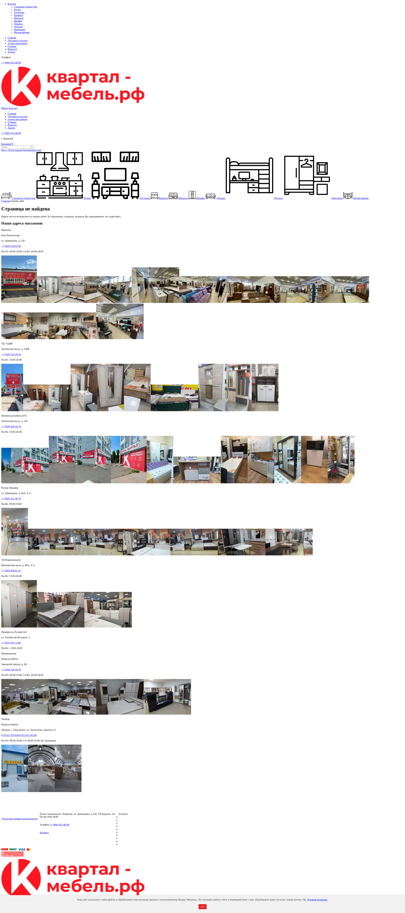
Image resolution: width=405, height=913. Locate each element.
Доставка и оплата (18, 40)
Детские (18, 26)
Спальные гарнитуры (25, 6)
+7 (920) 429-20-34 (11, 426)
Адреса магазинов (17, 43)
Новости (12, 49)
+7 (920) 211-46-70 (11, 498)
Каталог (12, 4)
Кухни (17, 9)
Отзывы (12, 46)
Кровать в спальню (129, 826)
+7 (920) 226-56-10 (11, 669)
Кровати (18, 15)
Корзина (6, 144)
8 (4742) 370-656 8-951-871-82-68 (19, 735)
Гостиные (19, 12)
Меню (4, 108)
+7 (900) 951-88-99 (11, 62)
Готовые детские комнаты (133, 838)
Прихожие (19, 29)
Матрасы (19, 18)
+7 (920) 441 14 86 (11, 642)
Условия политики (317, 899)
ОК (202, 906)
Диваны (18, 23)
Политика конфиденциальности (20, 818)
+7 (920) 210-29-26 (11, 354)
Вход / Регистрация (11, 150)
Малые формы (21, 32)
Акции (11, 52)
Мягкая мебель (127, 835)
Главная (12, 37)
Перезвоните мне (32, 150)
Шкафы (18, 21)
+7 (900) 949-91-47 (11, 570)
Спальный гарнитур (130, 817)
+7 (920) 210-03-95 (11, 246)
